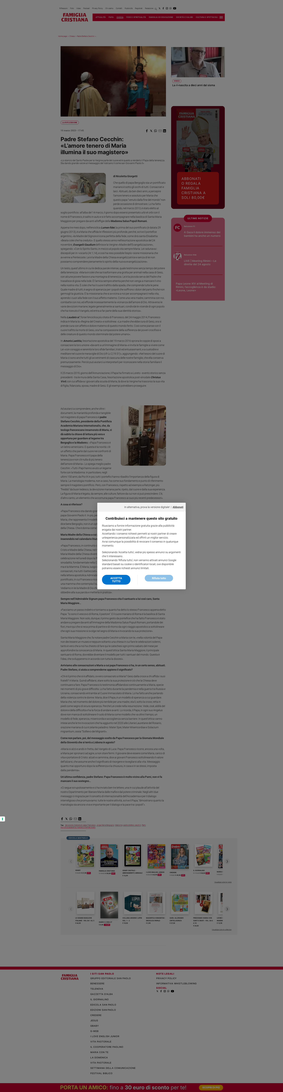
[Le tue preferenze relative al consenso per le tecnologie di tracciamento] (2, 818)
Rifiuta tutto (159, 578)
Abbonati (178, 507)
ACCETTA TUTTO (116, 580)
